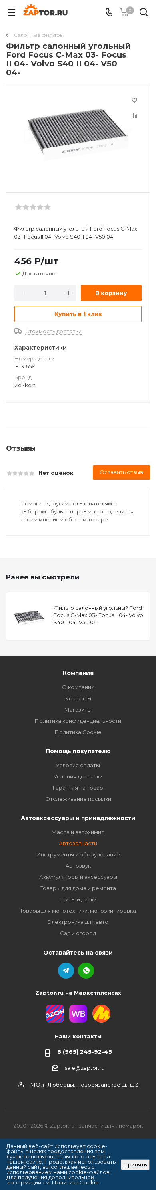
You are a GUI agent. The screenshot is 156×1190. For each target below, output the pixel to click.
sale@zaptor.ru (84, 1068)
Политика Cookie (78, 732)
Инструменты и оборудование (78, 854)
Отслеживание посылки (78, 799)
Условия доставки (78, 776)
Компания (78, 673)
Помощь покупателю (78, 751)
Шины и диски (78, 899)
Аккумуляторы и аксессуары (78, 877)
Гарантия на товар (78, 787)
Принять (135, 1164)
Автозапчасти (78, 843)
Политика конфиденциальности (78, 721)
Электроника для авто (78, 922)
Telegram (66, 971)
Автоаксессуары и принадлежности (78, 818)
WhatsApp (86, 971)
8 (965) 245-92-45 (84, 1052)
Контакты (78, 698)
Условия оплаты (78, 765)
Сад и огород (78, 933)
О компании (78, 687)
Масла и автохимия (78, 832)
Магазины (78, 709)
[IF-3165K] (78, 134)
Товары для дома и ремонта (78, 888)
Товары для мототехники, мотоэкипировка (78, 910)
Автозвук (78, 865)
